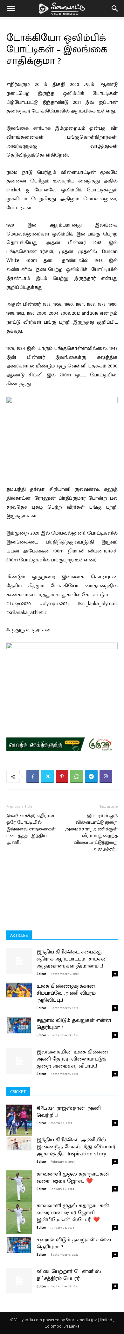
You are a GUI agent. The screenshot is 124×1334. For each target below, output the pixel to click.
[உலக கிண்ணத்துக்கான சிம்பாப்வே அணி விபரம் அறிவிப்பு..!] (19, 990)
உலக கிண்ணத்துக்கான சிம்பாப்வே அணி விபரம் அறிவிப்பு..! (66, 993)
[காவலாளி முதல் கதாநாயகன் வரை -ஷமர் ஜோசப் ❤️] (19, 1186)
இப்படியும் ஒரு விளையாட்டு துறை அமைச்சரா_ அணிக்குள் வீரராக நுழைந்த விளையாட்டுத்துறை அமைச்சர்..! (91, 832)
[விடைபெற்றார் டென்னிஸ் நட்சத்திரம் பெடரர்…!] (19, 1280)
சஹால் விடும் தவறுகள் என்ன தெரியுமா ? (74, 1024)
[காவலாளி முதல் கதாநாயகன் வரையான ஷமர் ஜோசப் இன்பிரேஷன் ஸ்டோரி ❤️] (19, 1218)
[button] (11, 8)
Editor (41, 974)
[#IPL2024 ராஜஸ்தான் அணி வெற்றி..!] (19, 1121)
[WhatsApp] (76, 776)
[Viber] (106, 776)
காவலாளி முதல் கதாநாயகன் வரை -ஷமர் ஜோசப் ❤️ (73, 1177)
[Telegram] (91, 776)
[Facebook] (32, 776)
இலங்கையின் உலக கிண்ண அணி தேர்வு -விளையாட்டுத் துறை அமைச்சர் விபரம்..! (72, 1058)
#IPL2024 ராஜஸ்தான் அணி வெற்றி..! (69, 1112)
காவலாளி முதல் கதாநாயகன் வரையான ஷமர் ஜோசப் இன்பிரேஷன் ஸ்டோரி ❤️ (73, 1212)
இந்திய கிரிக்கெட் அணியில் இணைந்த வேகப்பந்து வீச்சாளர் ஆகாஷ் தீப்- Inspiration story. (76, 1146)
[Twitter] (47, 776)
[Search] (115, 8)
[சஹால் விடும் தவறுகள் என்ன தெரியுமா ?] (19, 1025)
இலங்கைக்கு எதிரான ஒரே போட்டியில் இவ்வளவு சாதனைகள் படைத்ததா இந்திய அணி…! (31, 829)
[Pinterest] (62, 776)
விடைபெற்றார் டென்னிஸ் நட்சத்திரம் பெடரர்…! (69, 1275)
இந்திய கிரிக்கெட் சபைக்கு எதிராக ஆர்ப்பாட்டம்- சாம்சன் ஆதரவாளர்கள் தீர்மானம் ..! (72, 958)
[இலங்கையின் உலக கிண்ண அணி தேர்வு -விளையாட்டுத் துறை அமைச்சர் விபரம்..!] (19, 1061)
